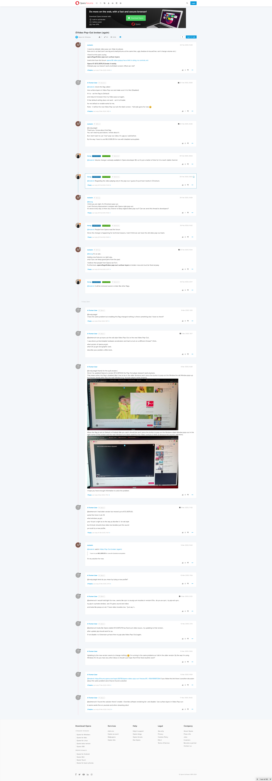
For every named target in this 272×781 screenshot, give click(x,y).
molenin (90, 45)
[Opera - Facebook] (75, 774)
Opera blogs (137, 734)
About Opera (188, 731)
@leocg (98, 197)
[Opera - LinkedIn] (88, 774)
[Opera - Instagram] (92, 774)
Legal (160, 726)
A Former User (92, 83)
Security (161, 731)
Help (135, 726)
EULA (160, 740)
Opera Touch (81, 760)
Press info (187, 734)
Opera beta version (83, 743)
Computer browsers (82, 731)
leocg (89, 156)
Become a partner (190, 743)
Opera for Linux (82, 740)
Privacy (160, 734)
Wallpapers (112, 737)
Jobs (185, 737)
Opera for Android (83, 754)
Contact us (188, 746)
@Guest (102, 310)
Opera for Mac (82, 737)
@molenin (103, 82)
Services (112, 726)
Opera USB (81, 746)
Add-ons (111, 731)
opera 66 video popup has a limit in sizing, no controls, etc (127, 60)
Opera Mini (80, 757)
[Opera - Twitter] (79, 774)
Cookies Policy (163, 737)
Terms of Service (164, 743)
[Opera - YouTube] (83, 774)
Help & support (138, 731)
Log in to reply (191, 37)
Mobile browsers (81, 750)
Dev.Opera (136, 740)
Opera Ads (111, 740)
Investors (187, 740)
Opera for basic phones (85, 763)
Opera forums (138, 737)
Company (188, 726)
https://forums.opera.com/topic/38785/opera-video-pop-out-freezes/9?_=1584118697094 (127, 678)
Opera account (113, 734)
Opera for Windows (84, 37)
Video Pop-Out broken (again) (111, 549)
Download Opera (137, 18)
